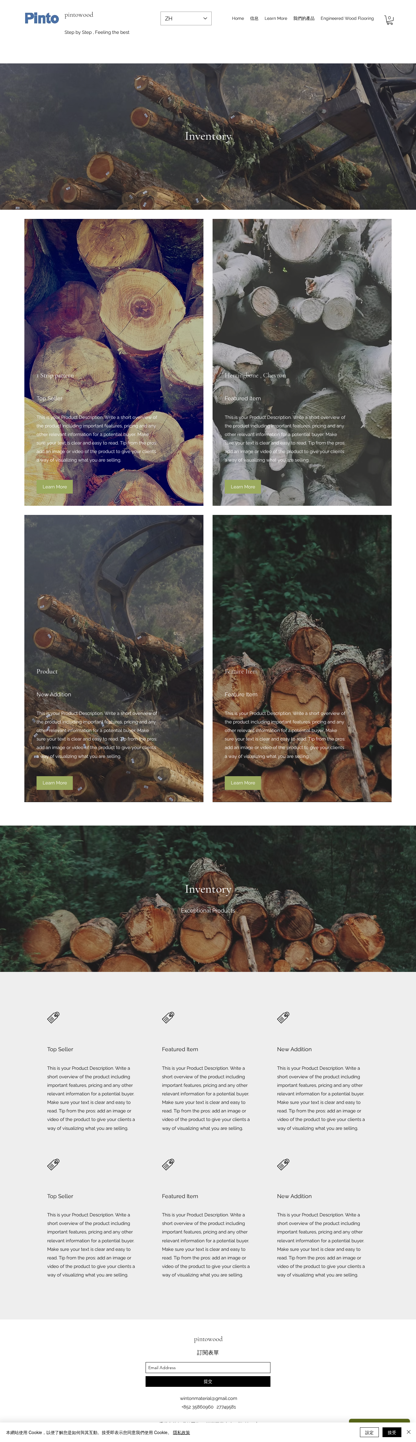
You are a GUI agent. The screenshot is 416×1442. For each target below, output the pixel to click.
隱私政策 (181, 1432)
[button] (276, 18)
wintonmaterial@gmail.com (208, 1398)
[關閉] (408, 1432)
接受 (392, 1432)
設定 (369, 1432)
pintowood (79, 15)
